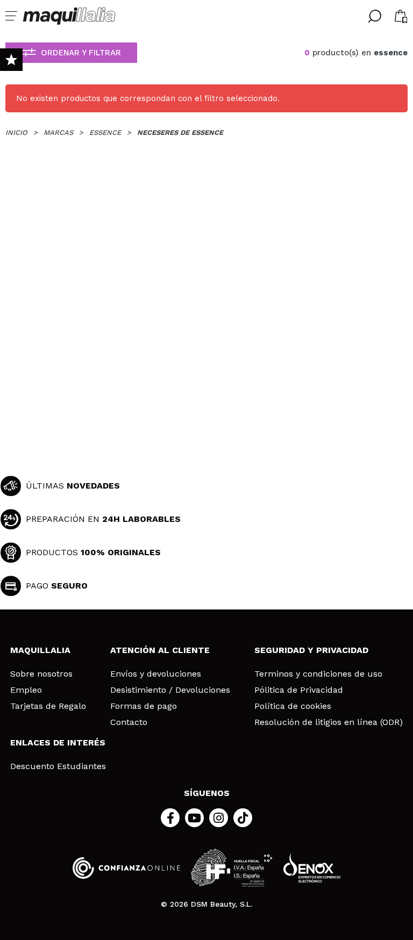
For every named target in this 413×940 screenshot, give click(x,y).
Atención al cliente (160, 650)
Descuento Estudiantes (58, 766)
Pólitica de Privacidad (298, 690)
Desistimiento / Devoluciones (170, 690)
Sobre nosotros (41, 674)
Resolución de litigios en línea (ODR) (328, 722)
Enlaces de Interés (57, 742)
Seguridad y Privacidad (311, 650)
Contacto (128, 722)
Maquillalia (40, 650)
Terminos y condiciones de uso (318, 674)
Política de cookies (292, 706)
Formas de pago (143, 706)
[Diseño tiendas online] (311, 867)
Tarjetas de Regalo (48, 706)
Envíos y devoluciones (155, 674)
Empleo (26, 690)
